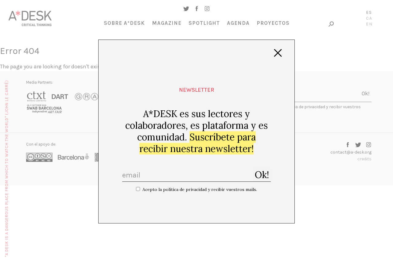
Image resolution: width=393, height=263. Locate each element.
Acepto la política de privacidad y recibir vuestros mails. (199, 189)
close (278, 53)
